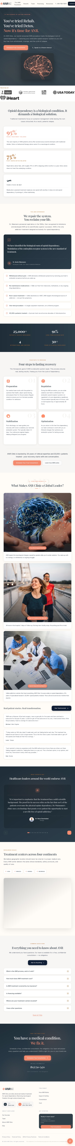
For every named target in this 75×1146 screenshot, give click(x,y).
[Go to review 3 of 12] (32, 832)
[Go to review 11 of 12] (45, 832)
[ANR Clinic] (6, 3)
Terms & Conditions (43, 1137)
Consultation (43, 1099)
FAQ (3, 1126)
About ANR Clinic (7, 1122)
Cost (40, 1103)
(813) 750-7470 (37, 1067)
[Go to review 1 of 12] (28, 832)
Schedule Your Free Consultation (27, 463)
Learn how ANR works (52, 463)
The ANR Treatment (17, 3)
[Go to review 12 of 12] (47, 832)
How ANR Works (44, 1092)
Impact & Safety (44, 1096)
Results (26, 3)
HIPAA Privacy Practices (29, 1137)
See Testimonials (60, 708)
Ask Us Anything (36, 962)
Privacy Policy (6, 1137)
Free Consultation (56, 1127)
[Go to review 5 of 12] (35, 832)
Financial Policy (16, 1137)
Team (33, 3)
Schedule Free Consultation (16, 47)
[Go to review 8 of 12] (40, 832)
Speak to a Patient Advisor (43, 47)
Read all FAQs (37, 1015)
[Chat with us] (70, 1141)
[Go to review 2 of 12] (30, 832)
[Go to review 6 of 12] (37, 832)
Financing (40, 3)
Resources (49, 3)
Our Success (6, 1115)
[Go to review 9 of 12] (42, 832)
